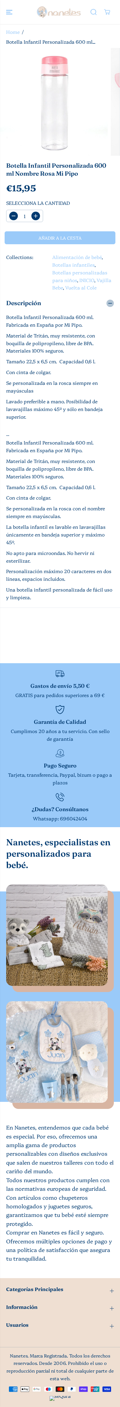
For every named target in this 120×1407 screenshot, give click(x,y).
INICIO (86, 280)
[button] (10, 12)
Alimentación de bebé (77, 257)
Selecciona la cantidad (38, 203)
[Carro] (107, 12)
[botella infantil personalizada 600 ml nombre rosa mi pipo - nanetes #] (54, 102)
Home (13, 32)
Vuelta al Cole (81, 287)
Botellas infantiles (73, 264)
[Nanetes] (58, 12)
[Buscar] (93, 12)
